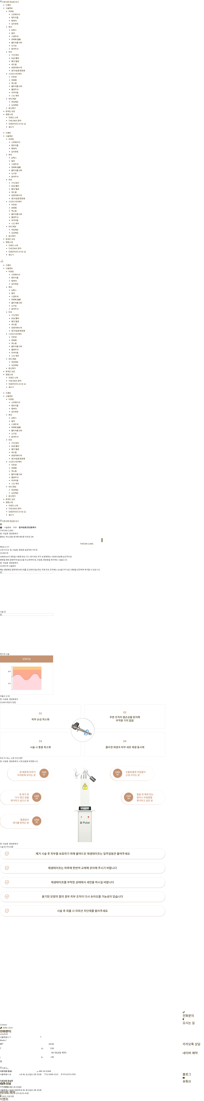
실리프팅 (14, 23)
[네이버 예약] (2, 1088)
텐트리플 (14, 17)
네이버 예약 (7, 1092)
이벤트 (8, 5)
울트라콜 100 (16, 86)
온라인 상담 (10, 111)
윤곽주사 (14, 48)
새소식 (11, 126)
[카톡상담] (25, 1079)
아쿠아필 (14, 92)
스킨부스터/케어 (15, 73)
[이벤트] (0, 1095)
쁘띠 (10, 26)
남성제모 (14, 105)
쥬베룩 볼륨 (16, 39)
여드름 (14, 64)
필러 (13, 33)
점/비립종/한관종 (18, 70)
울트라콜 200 (16, 42)
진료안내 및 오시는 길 (17, 123)
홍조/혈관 (15, 61)
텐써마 (14, 20)
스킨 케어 (15, 95)
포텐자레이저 (16, 67)
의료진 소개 (13, 117)
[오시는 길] (183, 1019)
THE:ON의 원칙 (14, 120)
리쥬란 (14, 76)
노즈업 (14, 45)
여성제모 (14, 101)
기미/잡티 (15, 54)
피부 (10, 51)
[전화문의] (184, 1012)
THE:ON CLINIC (50, 543)
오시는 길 (189, 1023)
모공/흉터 (15, 58)
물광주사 (14, 89)
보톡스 (14, 30)
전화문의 (188, 1015)
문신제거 (12, 108)
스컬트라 (14, 36)
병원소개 (9, 114)
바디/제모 (12, 98)
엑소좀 (14, 83)
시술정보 (9, 8)
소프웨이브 (15, 14)
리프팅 (11, 11)
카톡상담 (5, 1083)
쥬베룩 (14, 80)
